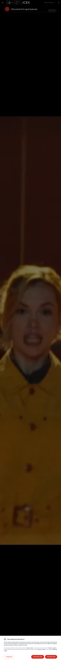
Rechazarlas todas (37, 656)
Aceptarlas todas (51, 656)
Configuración (9, 656)
